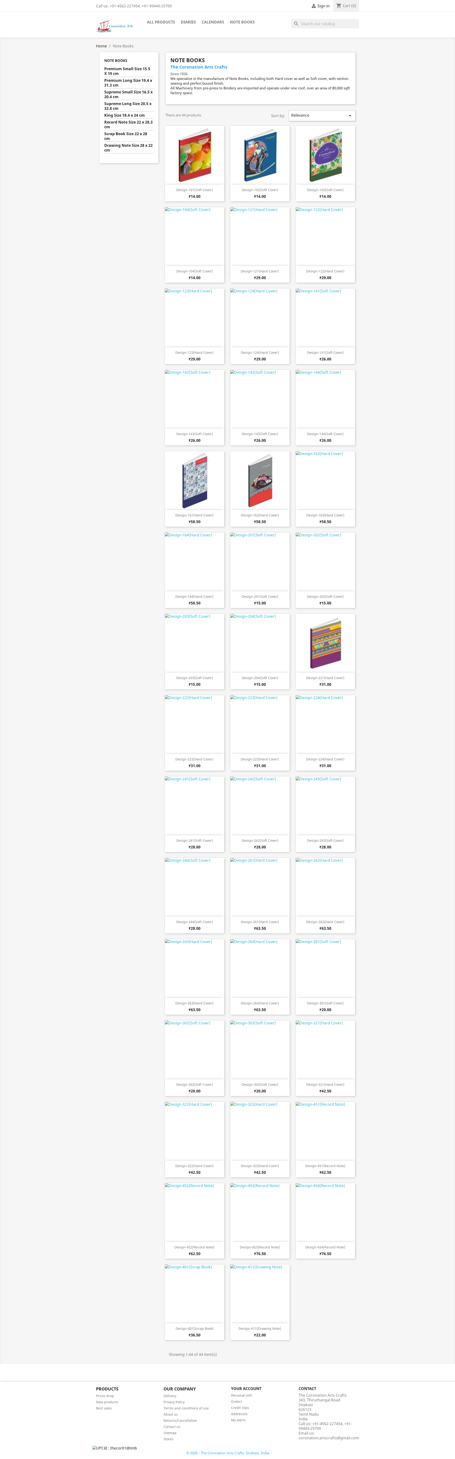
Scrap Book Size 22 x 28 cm (125, 136)
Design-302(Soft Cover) (194, 1084)
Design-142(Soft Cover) (194, 434)
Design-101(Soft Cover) (194, 190)
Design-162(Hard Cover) (260, 515)
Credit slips (240, 1407)
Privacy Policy (174, 1402)
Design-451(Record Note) (325, 1166)
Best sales (104, 1408)
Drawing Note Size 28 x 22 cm (128, 148)
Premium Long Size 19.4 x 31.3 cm (128, 83)
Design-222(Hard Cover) (194, 759)
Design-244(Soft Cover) (194, 922)
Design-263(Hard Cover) (194, 1003)
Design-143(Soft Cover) (260, 434)
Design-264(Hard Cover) (260, 1003)
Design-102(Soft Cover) (260, 190)
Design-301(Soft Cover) (325, 1003)
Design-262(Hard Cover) (325, 922)
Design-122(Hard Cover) (325, 271)
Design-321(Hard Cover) (325, 1084)
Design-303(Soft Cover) (260, 1084)
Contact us (172, 1426)
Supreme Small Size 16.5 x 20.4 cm (128, 94)
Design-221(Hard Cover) (325, 678)
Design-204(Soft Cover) (260, 678)
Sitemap (170, 1433)
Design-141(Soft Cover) (325, 352)
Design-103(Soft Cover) (325, 190)
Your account (246, 1388)
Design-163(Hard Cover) (325, 515)
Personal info (241, 1395)
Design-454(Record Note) (325, 1247)
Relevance (322, 116)
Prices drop (105, 1396)
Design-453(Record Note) (260, 1247)
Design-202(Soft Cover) (325, 596)
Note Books (242, 22)
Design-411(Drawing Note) (260, 1328)
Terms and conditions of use (186, 1408)
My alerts (238, 1420)
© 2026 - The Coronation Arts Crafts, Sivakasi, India (227, 1452)
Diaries (188, 22)
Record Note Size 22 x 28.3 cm (128, 124)
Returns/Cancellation (180, 1420)
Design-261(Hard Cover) (260, 922)
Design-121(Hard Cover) (260, 271)
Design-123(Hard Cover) (194, 352)
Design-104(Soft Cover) (194, 271)
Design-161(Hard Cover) (194, 515)
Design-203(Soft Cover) (194, 678)
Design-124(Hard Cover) (260, 352)
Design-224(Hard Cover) (325, 759)
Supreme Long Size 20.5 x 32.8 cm (127, 106)
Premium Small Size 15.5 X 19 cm (127, 71)
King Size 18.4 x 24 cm (124, 115)
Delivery (170, 1396)
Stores (168, 1439)
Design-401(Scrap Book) (195, 1328)
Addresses (239, 1414)
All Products (161, 22)
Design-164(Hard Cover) (194, 596)
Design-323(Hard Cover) (260, 1166)
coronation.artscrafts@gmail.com (329, 1438)
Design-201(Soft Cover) (260, 596)
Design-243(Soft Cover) (325, 840)
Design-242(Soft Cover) (260, 840)
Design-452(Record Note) (194, 1247)
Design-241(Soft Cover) (194, 840)
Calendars (213, 22)
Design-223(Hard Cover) (260, 759)
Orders (236, 1401)
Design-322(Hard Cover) (194, 1166)
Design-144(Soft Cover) (325, 434)
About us (171, 1414)
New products (107, 1402)
